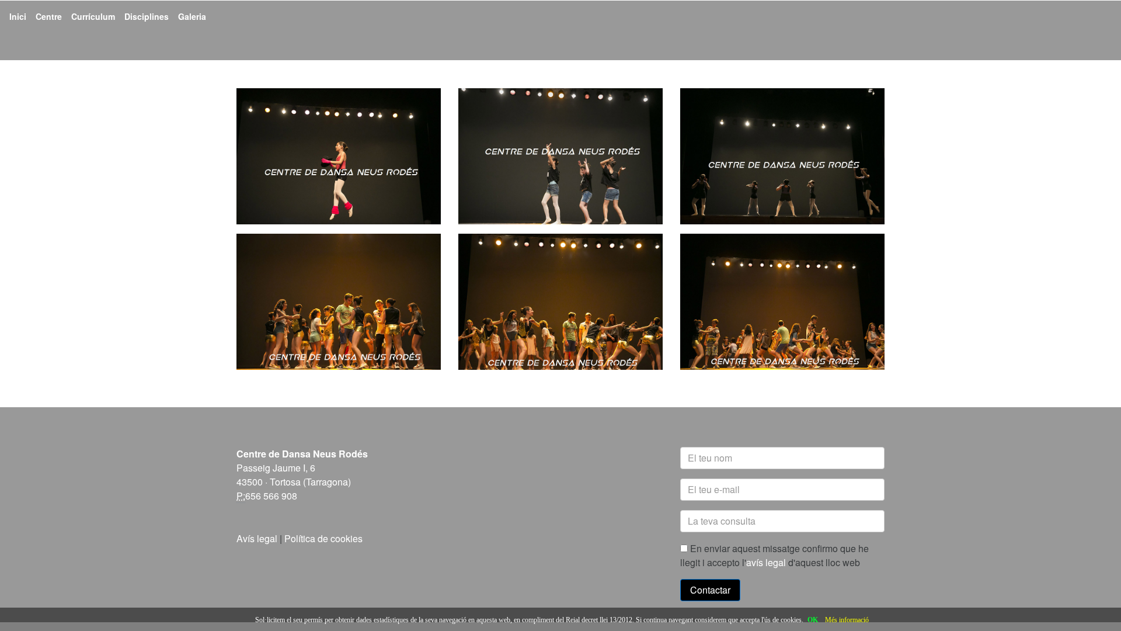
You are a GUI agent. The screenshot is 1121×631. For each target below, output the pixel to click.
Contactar (710, 590)
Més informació (847, 620)
